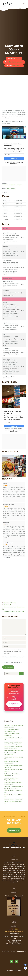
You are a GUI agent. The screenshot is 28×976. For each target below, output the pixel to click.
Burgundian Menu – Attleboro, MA (14, 611)
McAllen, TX (17, 65)
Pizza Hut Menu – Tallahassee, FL (13, 799)
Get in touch (14, 830)
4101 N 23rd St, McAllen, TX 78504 (12, 185)
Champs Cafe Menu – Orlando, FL (13, 750)
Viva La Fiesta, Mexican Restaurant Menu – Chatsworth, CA (13, 790)
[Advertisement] (14, 29)
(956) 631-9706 (11, 188)
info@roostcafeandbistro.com (14, 932)
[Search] (21, 673)
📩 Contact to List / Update (14, 704)
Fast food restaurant (16, 62)
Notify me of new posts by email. (13, 662)
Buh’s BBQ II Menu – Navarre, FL (13, 786)
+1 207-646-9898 (14, 929)
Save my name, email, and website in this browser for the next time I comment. (14, 651)
